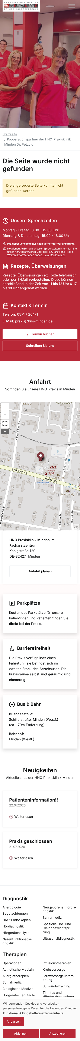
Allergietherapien (16, 976)
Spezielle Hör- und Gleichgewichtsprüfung (58, 928)
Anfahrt (40, 381)
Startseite (10, 134)
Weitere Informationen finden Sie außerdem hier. (36, 255)
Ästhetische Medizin (18, 969)
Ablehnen (20, 1033)
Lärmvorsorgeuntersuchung (60, 978)
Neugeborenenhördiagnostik (60, 909)
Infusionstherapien (57, 963)
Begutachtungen (15, 913)
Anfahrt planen (40, 571)
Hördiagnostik (13, 926)
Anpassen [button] (13, 1021)
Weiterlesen (23, 816)
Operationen (12, 963)
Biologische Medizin (18, 989)
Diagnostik (15, 899)
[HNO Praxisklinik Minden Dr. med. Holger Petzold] (21, 6)
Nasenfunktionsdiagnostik (17, 941)
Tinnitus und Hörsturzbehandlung (58, 995)
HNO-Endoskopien (17, 920)
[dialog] (40, 1020)
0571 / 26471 (27, 314)
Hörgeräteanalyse (16, 933)
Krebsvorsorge (54, 969)
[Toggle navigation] (71, 6)
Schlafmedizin (53, 917)
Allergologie (12, 907)
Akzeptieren (57, 1033)
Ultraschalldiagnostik (58, 938)
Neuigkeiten (40, 770)
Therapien (15, 954)
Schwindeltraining (56, 986)
